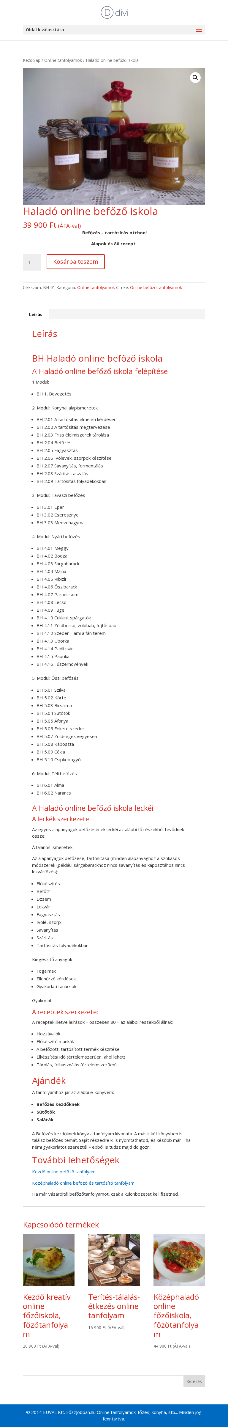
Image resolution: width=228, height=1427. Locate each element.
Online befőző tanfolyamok (156, 287)
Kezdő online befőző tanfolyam (64, 1172)
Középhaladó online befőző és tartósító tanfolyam (83, 1183)
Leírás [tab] (35, 314)
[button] (195, 77)
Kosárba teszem (75, 262)
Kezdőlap (31, 60)
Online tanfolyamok (63, 60)
